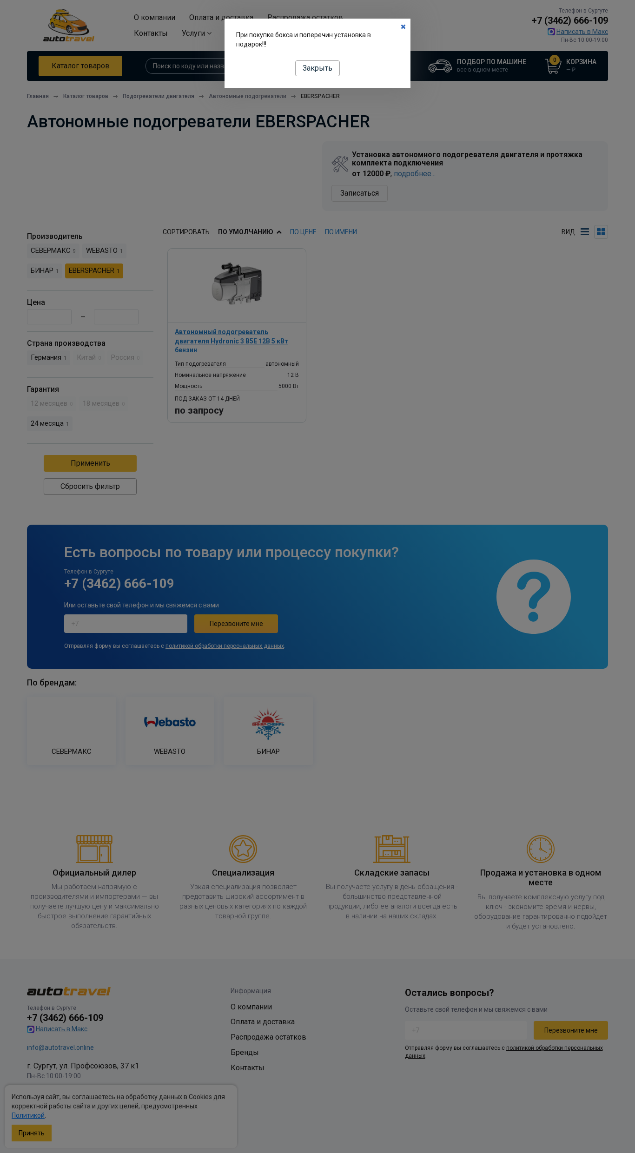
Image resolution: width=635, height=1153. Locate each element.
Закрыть (317, 68)
